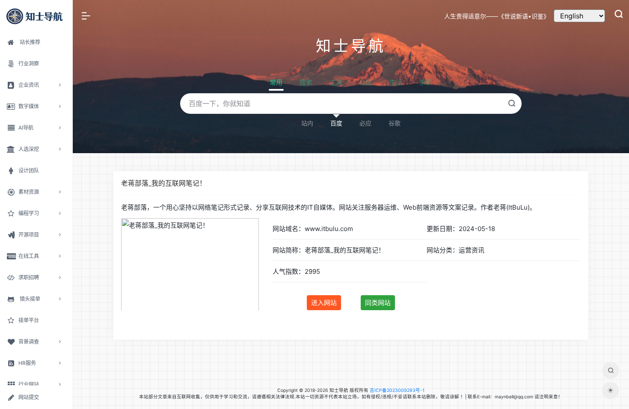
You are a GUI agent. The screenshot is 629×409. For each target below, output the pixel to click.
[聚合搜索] (610, 370)
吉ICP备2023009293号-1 (397, 390)
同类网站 (378, 303)
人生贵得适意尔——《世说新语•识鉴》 (496, 16)
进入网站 (324, 303)
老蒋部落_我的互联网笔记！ (163, 183)
